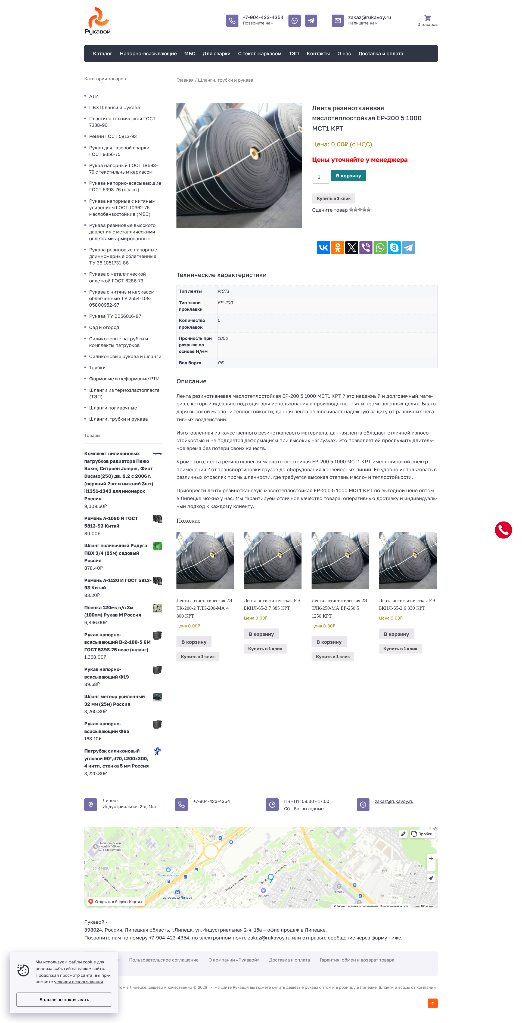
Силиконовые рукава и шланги (125, 356)
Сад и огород (104, 327)
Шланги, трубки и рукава (225, 80)
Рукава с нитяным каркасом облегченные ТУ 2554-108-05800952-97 (121, 298)
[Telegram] (408, 247)
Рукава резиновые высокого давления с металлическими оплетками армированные (122, 231)
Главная (185, 80)
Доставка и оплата (289, 960)
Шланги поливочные (113, 408)
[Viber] (365, 247)
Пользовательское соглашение (164, 960)
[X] (351, 247)
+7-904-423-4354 (263, 17)
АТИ (94, 96)
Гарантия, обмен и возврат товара (357, 960)
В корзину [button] (194, 642)
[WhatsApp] (380, 247)
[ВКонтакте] (323, 247)
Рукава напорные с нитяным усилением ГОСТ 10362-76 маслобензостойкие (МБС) (122, 207)
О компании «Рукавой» (234, 960)
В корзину (348, 175)
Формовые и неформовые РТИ (124, 378)
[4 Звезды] (364, 209)
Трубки (97, 367)
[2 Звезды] (355, 209)
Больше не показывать (64, 999)
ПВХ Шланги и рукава (114, 107)
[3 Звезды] (360, 209)
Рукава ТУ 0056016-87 (115, 316)
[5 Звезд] (368, 209)
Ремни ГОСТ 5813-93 (113, 136)
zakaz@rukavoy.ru (369, 17)
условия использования (78, 981)
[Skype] (394, 247)
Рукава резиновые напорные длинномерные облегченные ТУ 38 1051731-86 (123, 256)
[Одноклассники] (337, 247)
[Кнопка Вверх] (433, 1003)
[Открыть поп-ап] (503, 530)
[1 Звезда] (351, 209)
